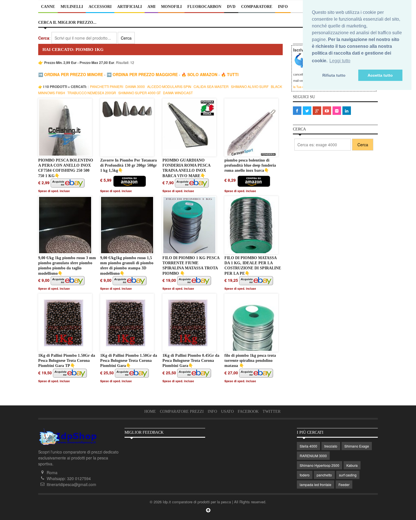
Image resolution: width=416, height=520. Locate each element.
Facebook (248, 411)
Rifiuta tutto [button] (334, 75)
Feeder (343, 484)
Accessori (100, 7)
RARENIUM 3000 (313, 455)
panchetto (324, 474)
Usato (227, 411)
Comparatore (256, 7)
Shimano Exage (356, 446)
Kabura (352, 465)
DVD (231, 7)
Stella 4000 (308, 446)
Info (283, 7)
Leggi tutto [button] (339, 60)
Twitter (271, 411)
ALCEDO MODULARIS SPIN (169, 86)
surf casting (348, 474)
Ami (151, 7)
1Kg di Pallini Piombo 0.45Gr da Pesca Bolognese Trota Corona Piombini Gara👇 (190, 360)
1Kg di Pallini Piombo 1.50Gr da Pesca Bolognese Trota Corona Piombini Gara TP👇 (66, 360)
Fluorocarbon (204, 7)
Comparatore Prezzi (182, 411)
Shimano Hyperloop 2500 (319, 465)
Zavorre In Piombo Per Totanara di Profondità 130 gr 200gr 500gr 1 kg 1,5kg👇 (128, 165)
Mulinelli (72, 7)
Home (150, 411)
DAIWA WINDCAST (178, 92)
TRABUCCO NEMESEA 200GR (92, 92)
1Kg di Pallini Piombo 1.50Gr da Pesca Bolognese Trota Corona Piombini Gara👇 (128, 360)
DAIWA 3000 (135, 86)
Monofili (171, 7)
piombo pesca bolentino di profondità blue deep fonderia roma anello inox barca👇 (250, 165)
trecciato (330, 446)
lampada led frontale (315, 484)
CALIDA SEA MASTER (212, 86)
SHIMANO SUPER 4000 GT (140, 92)
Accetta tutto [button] (380, 75)
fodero (305, 474)
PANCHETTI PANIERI (107, 86)
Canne (48, 7)
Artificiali (129, 7)
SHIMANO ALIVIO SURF (250, 86)
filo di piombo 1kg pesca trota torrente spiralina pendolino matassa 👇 (250, 360)
